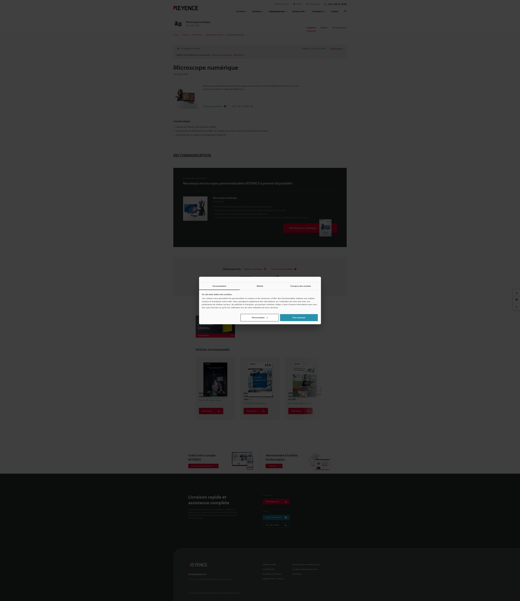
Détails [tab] (260, 286)
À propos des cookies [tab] (300, 286)
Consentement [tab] (219, 286)
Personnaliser (258, 318)
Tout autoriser (298, 318)
